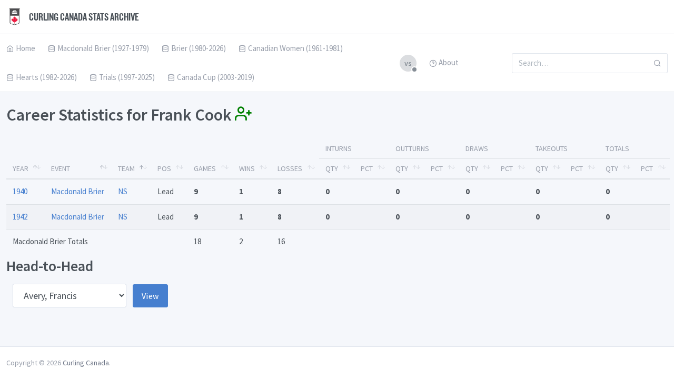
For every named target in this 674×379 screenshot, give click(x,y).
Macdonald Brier (77, 191)
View (150, 296)
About (449, 62)
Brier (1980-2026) (198, 48)
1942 (20, 217)
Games (205, 168)
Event (60, 168)
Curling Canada (86, 362)
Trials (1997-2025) (127, 77)
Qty (331, 168)
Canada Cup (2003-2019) (215, 77)
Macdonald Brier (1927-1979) (103, 48)
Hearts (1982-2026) (46, 77)
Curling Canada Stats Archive (83, 17)
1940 (20, 191)
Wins (247, 168)
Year (20, 168)
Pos (164, 168)
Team (126, 168)
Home (25, 48)
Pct (367, 168)
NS (122, 191)
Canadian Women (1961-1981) (295, 48)
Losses (289, 168)
